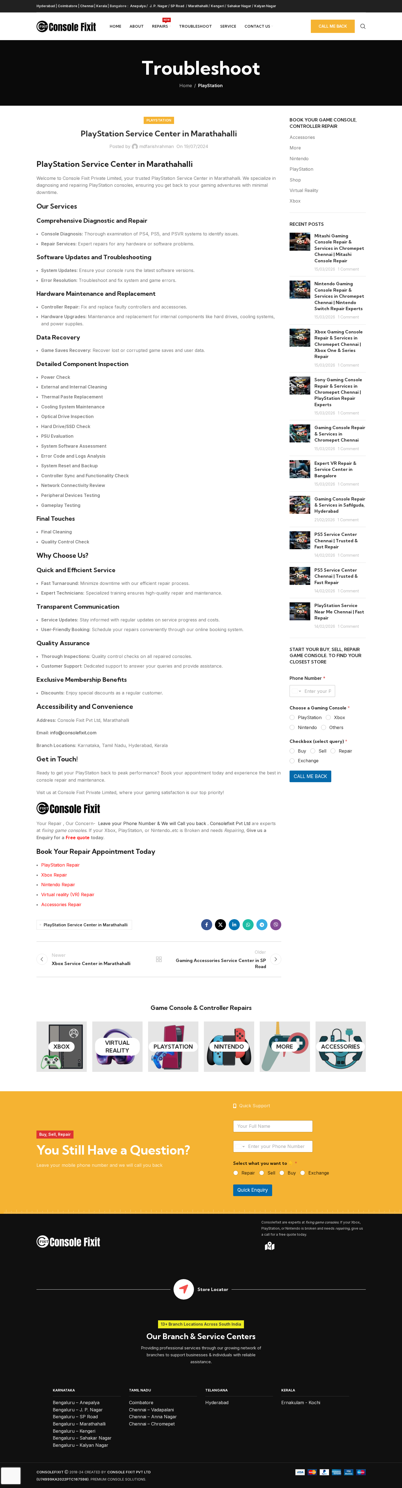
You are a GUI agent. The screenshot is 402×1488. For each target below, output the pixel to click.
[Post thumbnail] (300, 252)
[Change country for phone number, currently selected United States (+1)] (296, 691)
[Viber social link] (275, 924)
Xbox (295, 201)
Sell (322, 751)
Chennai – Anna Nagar (153, 1416)
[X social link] (220, 924)
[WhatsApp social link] (248, 924)
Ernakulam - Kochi (300, 1402)
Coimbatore (67, 6)
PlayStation (210, 85)
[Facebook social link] (206, 924)
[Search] (363, 26)
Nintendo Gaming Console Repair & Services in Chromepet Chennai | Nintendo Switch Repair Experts (339, 296)
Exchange (308, 760)
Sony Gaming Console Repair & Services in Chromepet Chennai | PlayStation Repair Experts (338, 392)
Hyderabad (45, 6)
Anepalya (137, 6)
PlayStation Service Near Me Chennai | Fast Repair (339, 612)
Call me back (333, 26)
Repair (345, 751)
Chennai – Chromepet (152, 1424)
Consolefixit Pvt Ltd (231, 823)
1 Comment (348, 269)
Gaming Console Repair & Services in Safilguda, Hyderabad (339, 505)
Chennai (86, 6)
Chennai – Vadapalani (151, 1409)
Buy (302, 751)
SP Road (177, 6)
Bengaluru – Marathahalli (79, 1424)
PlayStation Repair (60, 865)
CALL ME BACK (310, 776)
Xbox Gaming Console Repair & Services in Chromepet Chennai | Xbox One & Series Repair (338, 344)
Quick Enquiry (252, 1190)
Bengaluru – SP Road (75, 1416)
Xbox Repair (54, 875)
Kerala (101, 6)
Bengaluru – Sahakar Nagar (82, 1438)
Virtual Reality (304, 190)
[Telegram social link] (261, 924)
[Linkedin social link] (234, 924)
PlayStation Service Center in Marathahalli (86, 924)
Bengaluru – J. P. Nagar (78, 1409)
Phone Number (307, 678)
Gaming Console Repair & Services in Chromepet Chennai (339, 434)
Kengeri (217, 6)
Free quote (78, 837)
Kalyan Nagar (265, 6)
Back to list (159, 959)
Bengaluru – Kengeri (74, 1431)
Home (185, 85)
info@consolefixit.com (73, 732)
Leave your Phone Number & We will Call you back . (153, 823)
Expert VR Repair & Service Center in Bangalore (335, 469)
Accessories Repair (61, 904)
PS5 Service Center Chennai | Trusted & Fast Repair (336, 540)
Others (336, 727)
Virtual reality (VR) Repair (67, 894)
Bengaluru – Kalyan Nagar (80, 1445)
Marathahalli (198, 6)
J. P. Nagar (158, 6)
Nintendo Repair (58, 884)
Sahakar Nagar (239, 6)
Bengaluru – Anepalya (76, 1402)
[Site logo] (66, 25)
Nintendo (299, 158)
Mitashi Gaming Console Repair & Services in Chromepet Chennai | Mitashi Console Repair (339, 248)
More (295, 148)
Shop (295, 180)
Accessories (302, 137)
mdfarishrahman (156, 146)
